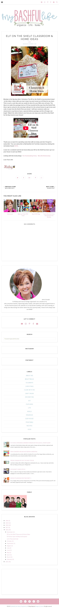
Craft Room (29, 393)
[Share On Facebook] (24, 177)
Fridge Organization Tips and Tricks (22, 460)
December (10, 532)
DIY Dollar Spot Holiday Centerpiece (17, 536)
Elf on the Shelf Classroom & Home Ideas (18, 534)
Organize (29, 415)
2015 (7, 561)
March (9, 557)
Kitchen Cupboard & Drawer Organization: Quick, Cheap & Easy (30, 443)
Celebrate (29, 383)
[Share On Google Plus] (29, 177)
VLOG (29, 429)
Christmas (29, 386)
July (8, 548)
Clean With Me (29, 390)
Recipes (29, 426)
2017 (7, 527)
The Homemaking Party (29, 155)
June (8, 550)
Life (29, 42)
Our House (29, 418)
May (8, 552)
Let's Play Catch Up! (12, 539)
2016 (7, 529)
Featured (29, 404)
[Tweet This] (18, 177)
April (8, 555)
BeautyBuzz (29, 379)
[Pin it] (35, 177)
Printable (29, 422)
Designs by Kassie (39, 606)
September (10, 543)
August (9, 545)
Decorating (29, 397)
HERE (16, 146)
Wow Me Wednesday (44, 155)
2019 (7, 523)
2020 (7, 520)
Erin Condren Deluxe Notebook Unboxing (23, 451)
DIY (29, 400)
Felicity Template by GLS (23, 606)
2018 (7, 525)
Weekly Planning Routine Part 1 (20, 478)
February (9, 559)
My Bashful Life (13, 606)
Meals (29, 411)
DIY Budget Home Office (17, 469)
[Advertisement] (29, 582)
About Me (29, 375)
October (9, 541)
